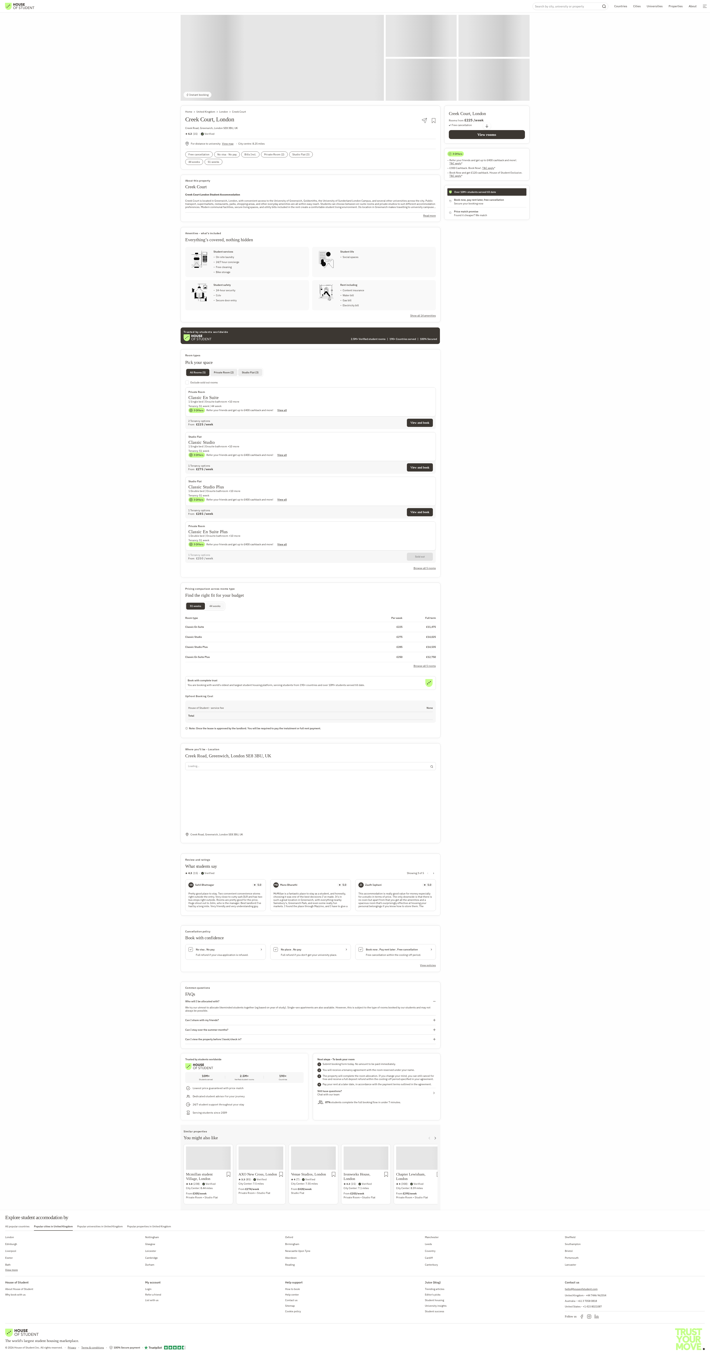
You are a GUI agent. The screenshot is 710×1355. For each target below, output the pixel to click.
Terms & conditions (92, 1347)
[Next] (435, 1138)
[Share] (424, 120)
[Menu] (705, 6)
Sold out (420, 556)
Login (148, 1289)
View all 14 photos (512, 94)
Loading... (193, 766)
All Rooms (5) (198, 372)
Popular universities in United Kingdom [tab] (100, 1226)
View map (228, 143)
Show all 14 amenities (423, 315)
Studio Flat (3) (250, 372)
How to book (292, 1289)
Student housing (434, 1300)
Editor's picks (432, 1294)
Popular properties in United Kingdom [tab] (149, 1226)
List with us (152, 1300)
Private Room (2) (224, 372)
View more (11, 1270)
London (223, 111)
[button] (282, 58)
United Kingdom (205, 111)
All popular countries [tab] (17, 1226)
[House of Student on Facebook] (582, 1316)
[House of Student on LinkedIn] (596, 1316)
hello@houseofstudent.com (581, 1289)
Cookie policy (293, 1311)
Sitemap (290, 1305)
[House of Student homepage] (19, 6)
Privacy (72, 1347)
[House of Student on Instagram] (589, 1316)
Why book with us (15, 1294)
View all (282, 410)
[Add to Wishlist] (433, 120)
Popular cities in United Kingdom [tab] (53, 1226)
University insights (436, 1305)
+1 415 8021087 (592, 1306)
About (693, 6)
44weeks (215, 606)
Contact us (291, 1300)
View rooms (486, 135)
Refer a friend (153, 1294)
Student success (434, 1311)
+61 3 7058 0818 (587, 1301)
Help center (292, 1294)
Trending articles (434, 1289)
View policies (428, 965)
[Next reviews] (433, 873)
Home (188, 111)
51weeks (195, 606)
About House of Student (19, 1289)
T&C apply (455, 163)
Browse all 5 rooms (425, 666)
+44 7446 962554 (596, 1295)
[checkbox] (310, 382)
